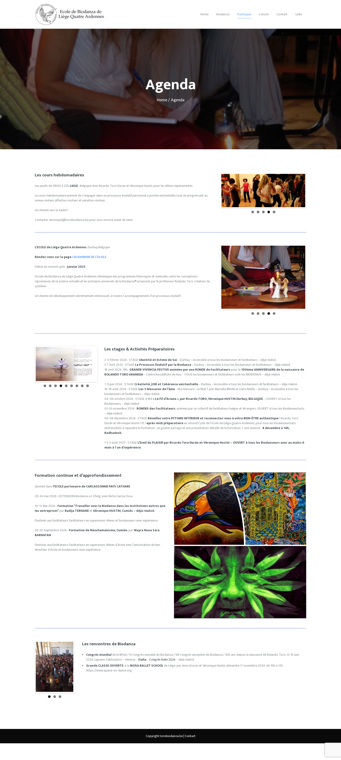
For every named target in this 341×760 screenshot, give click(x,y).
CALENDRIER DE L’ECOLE (89, 257)
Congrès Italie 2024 (162, 659)
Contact (190, 735)
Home (162, 100)
